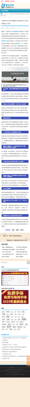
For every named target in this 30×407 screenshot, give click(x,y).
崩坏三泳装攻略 (19, 256)
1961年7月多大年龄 (6, 252)
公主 (15, 312)
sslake (6, 28)
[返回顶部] (28, 364)
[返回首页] (28, 357)
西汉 (3, 329)
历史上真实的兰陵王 (20, 249)
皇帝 (9, 326)
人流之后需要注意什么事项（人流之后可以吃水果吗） (9, 254)
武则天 (21, 322)
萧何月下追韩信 (5, 256)
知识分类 (12, 1)
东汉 (3, 312)
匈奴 (8, 314)
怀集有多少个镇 (5, 358)
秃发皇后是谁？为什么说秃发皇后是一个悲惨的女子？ (23, 254)
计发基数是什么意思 (6, 354)
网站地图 (9, 369)
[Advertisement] (15, 392)
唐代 (3, 317)
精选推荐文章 (27, 367)
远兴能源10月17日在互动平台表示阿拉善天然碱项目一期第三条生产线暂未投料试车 (15, 347)
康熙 (15, 319)
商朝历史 (6, 14)
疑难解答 (13, 369)
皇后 (3, 327)
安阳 (18, 43)
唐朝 (7, 316)
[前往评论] (28, 360)
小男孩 (15, 375)
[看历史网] (15, 5)
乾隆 (11, 311)
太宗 (12, 317)
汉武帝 (4, 324)
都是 (11, 329)
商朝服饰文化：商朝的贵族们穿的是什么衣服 (17, 240)
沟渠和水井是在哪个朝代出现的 (23, 252)
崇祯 (12, 319)
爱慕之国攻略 (5, 342)
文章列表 (7, 1)
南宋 (16, 314)
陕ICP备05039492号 (19, 369)
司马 (23, 314)
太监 (15, 317)
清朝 (9, 324)
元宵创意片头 (5, 340)
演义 (13, 324)
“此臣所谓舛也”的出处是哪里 (8, 249)
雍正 (15, 329)
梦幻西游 (13, 322)
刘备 (23, 312)
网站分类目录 (21, 367)
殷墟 (15, 31)
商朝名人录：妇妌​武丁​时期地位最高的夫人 (12, 235)
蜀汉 (25, 327)
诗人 (7, 329)
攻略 (19, 319)
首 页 (2, 1)
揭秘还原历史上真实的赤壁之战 (9, 351)
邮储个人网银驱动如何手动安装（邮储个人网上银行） (9, 247)
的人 (21, 324)
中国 (7, 312)
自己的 (19, 327)
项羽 (19, 329)
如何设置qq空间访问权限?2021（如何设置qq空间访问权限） (15, 356)
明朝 (24, 319)
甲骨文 (5, 41)
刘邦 (3, 314)
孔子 (22, 317)
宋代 (3, 319)
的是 (26, 324)
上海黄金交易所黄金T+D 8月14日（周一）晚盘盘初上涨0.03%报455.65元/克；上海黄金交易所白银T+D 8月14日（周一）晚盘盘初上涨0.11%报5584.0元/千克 (15, 338)
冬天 (19, 312)
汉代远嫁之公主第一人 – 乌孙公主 (10, 344)
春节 (3, 322)
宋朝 (8, 319)
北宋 (11, 314)
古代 (19, 314)
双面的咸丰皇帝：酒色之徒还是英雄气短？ (12, 349)
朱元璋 (7, 322)
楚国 (17, 321)
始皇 (19, 317)
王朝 (17, 324)
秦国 (14, 327)
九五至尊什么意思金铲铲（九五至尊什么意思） (23, 247)
